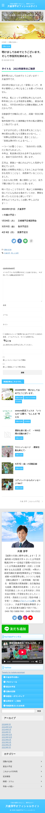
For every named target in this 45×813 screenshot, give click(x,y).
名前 (4, 305)
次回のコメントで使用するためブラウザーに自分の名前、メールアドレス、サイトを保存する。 (22, 335)
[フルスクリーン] (40, 661)
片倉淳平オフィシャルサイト (23, 6)
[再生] (5, 661)
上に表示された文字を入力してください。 (18, 345)
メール (5, 315)
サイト (5, 324)
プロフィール (11, 681)
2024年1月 (6, 732)
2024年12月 (7, 727)
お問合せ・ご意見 (13, 700)
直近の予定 (10, 686)
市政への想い (8, 786)
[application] (22, 652)
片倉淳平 (7, 253)
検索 (39, 711)
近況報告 (6, 776)
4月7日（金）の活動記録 (26, 464)
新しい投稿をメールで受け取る (14, 367)
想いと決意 (15, 253)
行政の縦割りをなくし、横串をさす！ (22, 802)
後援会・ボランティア (15, 696)
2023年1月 (6, 747)
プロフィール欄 (27, 601)
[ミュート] (36, 661)
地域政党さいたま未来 (15, 705)
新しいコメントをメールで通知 (14, 360)
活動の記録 (7, 249)
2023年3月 (6, 742)
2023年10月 (7, 737)
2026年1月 (6, 724)
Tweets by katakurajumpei (13, 672)
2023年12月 (7, 734)
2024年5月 (6, 729)
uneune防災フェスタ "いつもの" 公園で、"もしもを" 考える (28, 413)
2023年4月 (6, 740)
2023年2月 (6, 745)
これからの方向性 (10, 771)
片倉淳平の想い (12, 677)
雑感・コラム (8, 781)
